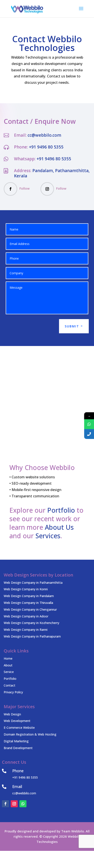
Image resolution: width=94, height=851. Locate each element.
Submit (72, 326)
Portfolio (61, 510)
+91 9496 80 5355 (46, 147)
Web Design (12, 714)
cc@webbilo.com (44, 135)
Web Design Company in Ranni (25, 629)
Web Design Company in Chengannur (30, 609)
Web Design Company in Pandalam (29, 596)
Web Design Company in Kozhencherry (31, 623)
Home (8, 658)
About (8, 665)
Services (47, 535)
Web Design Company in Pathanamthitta (33, 582)
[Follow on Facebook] (10, 189)
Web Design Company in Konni (26, 589)
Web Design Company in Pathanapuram (32, 636)
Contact (9, 685)
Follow (24, 188)
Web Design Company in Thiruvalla (28, 603)
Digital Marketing (16, 741)
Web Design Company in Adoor (26, 616)
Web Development (17, 721)
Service (9, 672)
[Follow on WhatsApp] (22, 803)
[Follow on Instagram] (47, 189)
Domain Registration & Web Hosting (30, 734)
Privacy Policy (13, 692)
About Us (59, 527)
